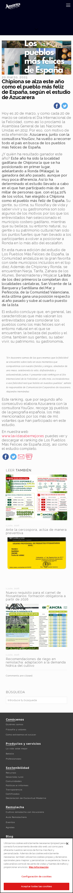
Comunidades (14, 781)
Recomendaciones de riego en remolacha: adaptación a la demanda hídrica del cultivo (36, 662)
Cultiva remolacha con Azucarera (25, 812)
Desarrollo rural (14, 777)
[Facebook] (57, 107)
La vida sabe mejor (16, 748)
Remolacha (15, 807)
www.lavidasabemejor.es (23, 436)
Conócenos (15, 719)
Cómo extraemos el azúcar (21, 734)
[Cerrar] (67, 844)
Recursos (11, 772)
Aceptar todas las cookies (36, 886)
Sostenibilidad (17, 768)
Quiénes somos (14, 724)
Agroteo (10, 827)
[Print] (29, 458)
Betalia (10, 753)
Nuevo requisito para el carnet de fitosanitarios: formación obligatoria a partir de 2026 (36, 596)
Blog (9, 836)
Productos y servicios (23, 743)
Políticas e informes (17, 785)
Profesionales (13, 759)
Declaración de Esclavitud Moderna (26, 798)
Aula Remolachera (16, 817)
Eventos (10, 822)
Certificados (12, 794)
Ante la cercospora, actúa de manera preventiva (36, 531)
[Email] (21, 457)
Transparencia (14, 789)
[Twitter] (65, 107)
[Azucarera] (12, 6)
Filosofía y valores (16, 729)
